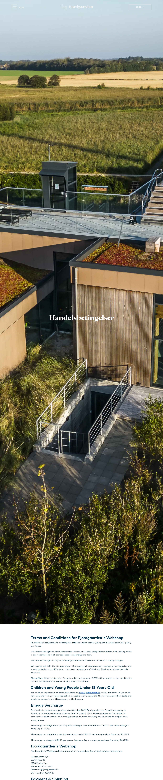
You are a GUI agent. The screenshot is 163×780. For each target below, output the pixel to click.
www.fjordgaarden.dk (89, 693)
